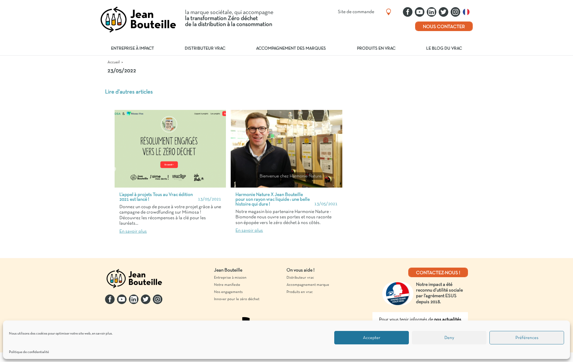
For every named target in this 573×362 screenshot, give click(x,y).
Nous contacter (444, 27)
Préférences (526, 338)
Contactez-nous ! (438, 273)
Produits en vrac (376, 48)
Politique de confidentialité (29, 352)
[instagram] (455, 12)
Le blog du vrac (444, 48)
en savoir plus (102, 333)
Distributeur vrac (205, 48)
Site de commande (356, 12)
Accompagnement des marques (291, 48)
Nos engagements (228, 292)
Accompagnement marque (307, 285)
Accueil (113, 62)
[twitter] (443, 12)
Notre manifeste (227, 285)
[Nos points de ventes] (388, 12)
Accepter (371, 338)
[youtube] (419, 12)
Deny (449, 338)
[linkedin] (431, 12)
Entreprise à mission (230, 278)
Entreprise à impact (132, 48)
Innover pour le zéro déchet (236, 299)
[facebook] (407, 12)
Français (468, 12)
